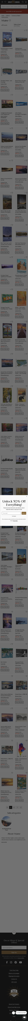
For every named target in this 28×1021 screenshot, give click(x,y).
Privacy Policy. (15, 520)
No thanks (14, 516)
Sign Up (24, 513)
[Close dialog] (26, 496)
